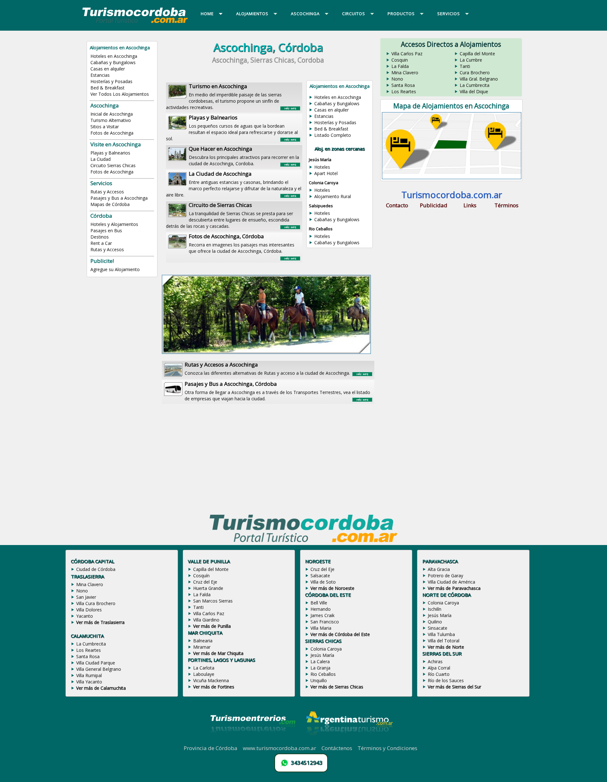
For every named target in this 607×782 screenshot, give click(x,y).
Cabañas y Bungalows (113, 62)
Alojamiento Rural (332, 196)
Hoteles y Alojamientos (114, 224)
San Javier (86, 597)
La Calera (320, 661)
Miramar (202, 647)
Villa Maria (320, 628)
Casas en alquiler (107, 69)
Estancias (100, 75)
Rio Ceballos (323, 674)
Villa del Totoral (443, 641)
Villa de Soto (323, 582)
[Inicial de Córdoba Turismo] (135, 22)
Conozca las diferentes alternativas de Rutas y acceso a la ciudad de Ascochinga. (267, 368)
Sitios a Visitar (104, 127)
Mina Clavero (404, 73)
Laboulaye (203, 674)
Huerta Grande (208, 588)
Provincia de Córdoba (210, 748)
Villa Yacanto (89, 682)
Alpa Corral (439, 668)
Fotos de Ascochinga (111, 133)
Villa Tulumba (441, 634)
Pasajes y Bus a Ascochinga (119, 198)
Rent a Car (101, 243)
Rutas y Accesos (107, 192)
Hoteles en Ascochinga (113, 56)
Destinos (99, 237)
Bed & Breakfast (107, 88)
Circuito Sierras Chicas (113, 165)
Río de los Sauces (446, 680)
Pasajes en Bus (106, 230)
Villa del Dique (474, 91)
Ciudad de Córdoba (95, 569)
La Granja (320, 668)
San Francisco (324, 622)
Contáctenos (337, 748)
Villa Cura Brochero (95, 603)
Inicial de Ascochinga (111, 114)
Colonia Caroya (326, 649)
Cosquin (399, 60)
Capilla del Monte (477, 54)
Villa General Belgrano (98, 669)
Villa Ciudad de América (451, 582)
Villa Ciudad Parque (95, 663)
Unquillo (318, 680)
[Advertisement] (268, 456)
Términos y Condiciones (387, 748)
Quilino (435, 622)
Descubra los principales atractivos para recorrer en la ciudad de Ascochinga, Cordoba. (244, 156)
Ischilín (434, 609)
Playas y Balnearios (110, 153)
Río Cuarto (439, 674)
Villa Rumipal (89, 675)
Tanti (465, 66)
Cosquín (201, 576)
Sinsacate (437, 628)
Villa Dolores (89, 610)
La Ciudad (100, 159)
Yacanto (84, 616)
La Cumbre (471, 60)
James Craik (322, 615)
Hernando (320, 609)
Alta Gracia (439, 569)
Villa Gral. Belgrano (479, 79)
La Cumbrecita (474, 85)
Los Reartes (403, 91)
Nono (397, 79)
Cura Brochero (475, 73)
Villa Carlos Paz (406, 54)
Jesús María (322, 655)
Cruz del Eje (205, 582)
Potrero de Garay (445, 576)
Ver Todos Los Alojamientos (119, 94)
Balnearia (202, 641)
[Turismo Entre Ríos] (252, 740)
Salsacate (320, 576)
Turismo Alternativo (110, 120)
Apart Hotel (326, 173)
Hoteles (322, 167)
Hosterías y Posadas (111, 81)
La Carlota (203, 668)
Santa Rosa (403, 85)
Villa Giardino (206, 620)
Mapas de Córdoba (110, 204)
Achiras (435, 661)
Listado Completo (332, 135)
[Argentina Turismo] (349, 740)
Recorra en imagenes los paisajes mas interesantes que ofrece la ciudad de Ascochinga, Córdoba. (241, 243)
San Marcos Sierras (213, 601)
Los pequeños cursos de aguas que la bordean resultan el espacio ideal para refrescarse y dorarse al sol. (232, 128)
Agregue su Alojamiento (115, 269)
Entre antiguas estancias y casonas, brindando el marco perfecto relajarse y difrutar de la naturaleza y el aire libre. (233, 184)
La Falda (400, 66)
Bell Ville (318, 603)
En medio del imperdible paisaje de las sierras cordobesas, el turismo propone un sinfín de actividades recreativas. (224, 96)
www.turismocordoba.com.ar (279, 748)
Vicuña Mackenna (211, 680)
